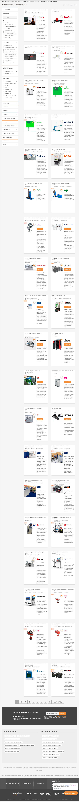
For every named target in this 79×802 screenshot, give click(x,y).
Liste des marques (56, 780)
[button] (10, 13)
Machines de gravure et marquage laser (13, 742)
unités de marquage (10, 62)
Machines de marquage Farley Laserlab (51, 754)
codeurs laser (8, 60)
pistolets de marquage (10, 49)
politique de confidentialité (61, 716)
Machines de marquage (10, 736)
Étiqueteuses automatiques (23, 736)
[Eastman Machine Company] (69, 121)
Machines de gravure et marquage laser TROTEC (53, 742)
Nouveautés (7, 9)
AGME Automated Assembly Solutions (11, 26)
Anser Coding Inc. (9, 35)
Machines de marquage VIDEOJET (50, 748)
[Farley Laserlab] (69, 53)
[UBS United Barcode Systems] (42, 453)
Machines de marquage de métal (12, 751)
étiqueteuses (8, 45)
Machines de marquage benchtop (27, 745)
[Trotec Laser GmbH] (42, 17)
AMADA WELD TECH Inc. (11, 34)
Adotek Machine (9, 24)
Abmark (7, 22)
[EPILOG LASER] (42, 671)
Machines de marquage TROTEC (50, 739)
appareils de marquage (10, 54)
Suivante (57, 702)
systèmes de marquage (10, 56)
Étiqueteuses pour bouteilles (11, 745)
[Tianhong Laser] (69, 559)
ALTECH (7, 28)
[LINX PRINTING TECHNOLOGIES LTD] (42, 302)
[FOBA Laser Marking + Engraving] (69, 156)
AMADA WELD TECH (10, 32)
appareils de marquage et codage (13, 52)
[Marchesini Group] (42, 415)
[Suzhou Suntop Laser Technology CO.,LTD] (69, 671)
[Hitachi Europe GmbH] (69, 415)
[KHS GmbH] (69, 265)
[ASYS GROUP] (69, 377)
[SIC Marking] (69, 596)
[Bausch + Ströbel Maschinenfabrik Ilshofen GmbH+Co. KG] (42, 265)
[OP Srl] (42, 190)
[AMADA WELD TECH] (69, 340)
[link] (65, 786)
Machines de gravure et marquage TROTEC (52, 745)
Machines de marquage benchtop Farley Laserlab (53, 751)
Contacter (39, 228)
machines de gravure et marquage (13, 51)
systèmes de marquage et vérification (13, 58)
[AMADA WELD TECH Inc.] (69, 302)
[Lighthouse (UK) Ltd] (69, 487)
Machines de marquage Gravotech (50, 757)
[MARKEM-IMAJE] (42, 225)
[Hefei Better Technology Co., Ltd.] (42, 524)
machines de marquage (11, 47)
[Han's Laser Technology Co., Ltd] (69, 225)
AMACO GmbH (8, 30)
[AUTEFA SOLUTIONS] (42, 377)
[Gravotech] (69, 87)
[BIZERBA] (42, 340)
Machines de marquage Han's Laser (50, 736)
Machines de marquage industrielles (12, 748)
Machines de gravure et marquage (12, 739)
